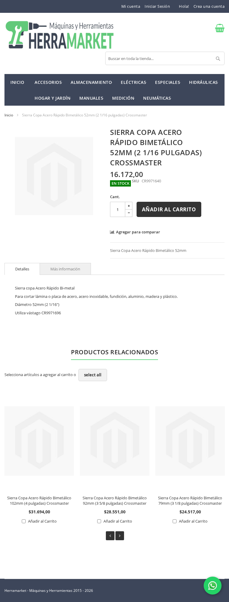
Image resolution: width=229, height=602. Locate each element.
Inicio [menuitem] (17, 82)
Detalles (22, 269)
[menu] (114, 90)
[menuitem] (48, 82)
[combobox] (165, 58)
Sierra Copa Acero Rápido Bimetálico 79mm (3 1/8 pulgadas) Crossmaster (190, 500)
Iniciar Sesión (157, 6)
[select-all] (92, 375)
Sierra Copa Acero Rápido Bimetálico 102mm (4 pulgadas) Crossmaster (39, 500)
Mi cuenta (130, 6)
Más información (65, 269)
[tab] (22, 269)
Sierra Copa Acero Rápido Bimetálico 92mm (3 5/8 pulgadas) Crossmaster (115, 500)
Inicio (8, 115)
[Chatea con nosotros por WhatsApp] (213, 586)
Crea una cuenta (209, 6)
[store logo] (59, 35)
